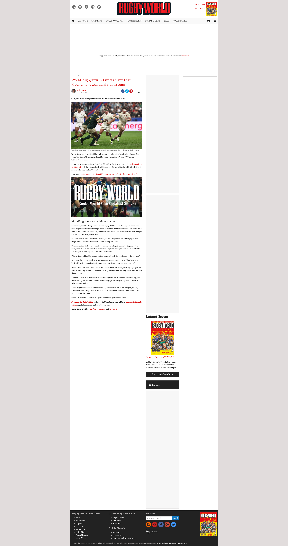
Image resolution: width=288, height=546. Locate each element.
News (80, 76)
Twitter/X (113, 309)
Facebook (93, 309)
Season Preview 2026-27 (160, 357)
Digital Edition (200, 8)
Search (175, 518)
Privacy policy (173, 543)
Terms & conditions (162, 543)
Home (74, 76)
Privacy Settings (182, 543)
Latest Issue (157, 316)
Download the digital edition (82, 302)
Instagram (101, 309)
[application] (106, 197)
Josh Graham (82, 90)
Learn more (185, 56)
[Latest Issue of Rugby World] (211, 9)
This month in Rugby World (162, 374)
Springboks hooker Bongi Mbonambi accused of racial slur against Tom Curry (110, 174)
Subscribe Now (200, 4)
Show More (155, 385)
